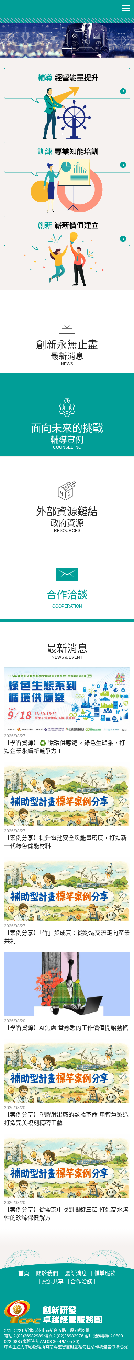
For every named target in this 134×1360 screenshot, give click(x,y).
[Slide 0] (67, 48)
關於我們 (47, 1273)
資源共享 (53, 1281)
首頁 (23, 1273)
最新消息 (76, 1273)
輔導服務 (105, 1273)
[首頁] (67, 40)
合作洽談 (82, 1281)
